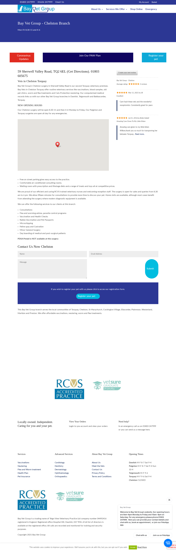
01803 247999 (26, 2)
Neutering (22, 466)
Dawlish (58, 337)
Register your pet (86, 296)
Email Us (58, 2)
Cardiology (60, 463)
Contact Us (97, 470)
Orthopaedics (61, 476)
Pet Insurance (24, 476)
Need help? (124, 421)
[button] (58, 144)
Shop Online (136, 9)
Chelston (28, 337)
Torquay (147, 337)
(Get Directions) (78, 71)
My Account (144, 2)
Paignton (88, 337)
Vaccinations (23, 463)
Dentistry (59, 466)
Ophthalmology (62, 473)
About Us (96, 9)
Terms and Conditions (101, 476)
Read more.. (140, 134)
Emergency (151, 9)
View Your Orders (77, 421)
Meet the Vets (98, 466)
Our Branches (79, 9)
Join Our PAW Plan (90, 55)
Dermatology (60, 470)
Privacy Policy (98, 473)
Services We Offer (115, 9)
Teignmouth (117, 337)
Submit (150, 269)
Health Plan (23, 473)
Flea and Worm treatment (29, 470)
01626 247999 (44, 2)
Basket (154, 2)
